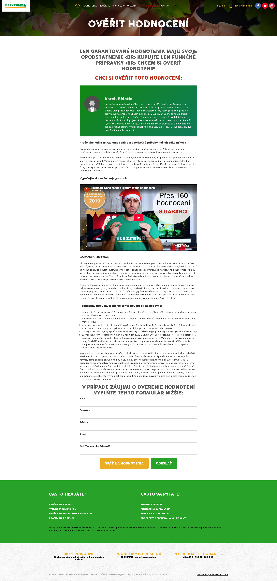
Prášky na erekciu (61, 504)
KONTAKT (166, 5)
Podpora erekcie (151, 504)
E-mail (83, 434)
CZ (218, 6)
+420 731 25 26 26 (242, 6)
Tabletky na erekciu (62, 509)
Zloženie (105, 5)
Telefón (84, 422)
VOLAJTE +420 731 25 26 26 (198, 557)
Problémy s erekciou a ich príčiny (163, 518)
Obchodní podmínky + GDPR (212, 574)
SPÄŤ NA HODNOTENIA (124, 463)
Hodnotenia (90, 5)
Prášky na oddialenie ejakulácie (70, 513)
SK (223, 6)
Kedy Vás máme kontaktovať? (95, 446)
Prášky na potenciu (62, 518)
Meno (82, 398)
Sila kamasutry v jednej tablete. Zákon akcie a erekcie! (79, 558)
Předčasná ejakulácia (155, 509)
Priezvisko (85, 410)
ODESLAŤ (164, 463)
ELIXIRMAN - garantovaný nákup (138, 557)
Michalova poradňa (124, 5)
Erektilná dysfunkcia (155, 513)
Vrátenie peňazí (148, 5)
